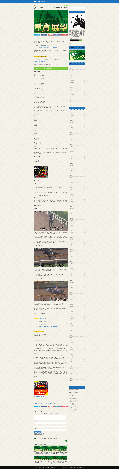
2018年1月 (71, 356)
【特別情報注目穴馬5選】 (40, 61)
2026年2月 (71, 125)
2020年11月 (71, 275)
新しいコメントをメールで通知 (39, 433)
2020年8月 (71, 282)
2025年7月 (71, 141)
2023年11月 (71, 189)
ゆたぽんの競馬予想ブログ (73, 400)
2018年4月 (71, 349)
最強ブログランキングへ (46, 318)
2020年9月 (71, 280)
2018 (70, 65)
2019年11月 (71, 304)
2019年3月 (71, 323)
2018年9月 (71, 337)
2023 (39, 403)
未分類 (71, 89)
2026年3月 (71, 122)
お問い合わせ (77, 1)
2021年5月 (71, 261)
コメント (35, 414)
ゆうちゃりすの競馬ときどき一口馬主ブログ (74, 467)
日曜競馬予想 (72, 87)
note (43, 45)
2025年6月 (71, 144)
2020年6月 (71, 287)
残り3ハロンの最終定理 (72, 406)
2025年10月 (71, 134)
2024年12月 (71, 158)
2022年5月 (71, 232)
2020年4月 (71, 292)
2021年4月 (71, 263)
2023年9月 (71, 194)
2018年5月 (71, 347)
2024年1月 (71, 184)
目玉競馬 (70, 407)
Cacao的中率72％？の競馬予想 (74, 389)
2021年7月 (71, 256)
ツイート (70, 43)
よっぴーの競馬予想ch (72, 404)
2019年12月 (71, 301)
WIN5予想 (71, 70)
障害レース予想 (72, 101)
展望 (48, 403)
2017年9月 (71, 366)
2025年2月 (71, 153)
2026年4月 (71, 120)
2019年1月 (71, 328)
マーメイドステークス (44, 403)
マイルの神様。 (71, 403)
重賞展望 (36, 403)
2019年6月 (71, 316)
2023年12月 (71, 187)
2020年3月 (71, 294)
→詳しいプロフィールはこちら (74, 38)
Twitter (73, 1)
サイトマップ (82, 1)
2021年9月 (71, 251)
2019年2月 (71, 325)
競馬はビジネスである (72, 398)
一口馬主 (71, 75)
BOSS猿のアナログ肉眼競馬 (73, 392)
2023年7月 (71, 199)
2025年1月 (71, 156)
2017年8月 (71, 368)
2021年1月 (71, 270)
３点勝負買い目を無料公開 (39, 396)
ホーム (65, 1)
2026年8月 (71, 110)
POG (70, 68)
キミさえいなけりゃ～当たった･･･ (74, 410)
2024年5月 (71, 175)
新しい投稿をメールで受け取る (39, 434)
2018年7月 (71, 342)
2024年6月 (71, 172)
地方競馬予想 (72, 82)
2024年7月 (71, 170)
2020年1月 (71, 299)
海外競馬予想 (72, 94)
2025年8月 (71, 139)
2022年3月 (71, 237)
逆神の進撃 (71, 397)
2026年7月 (71, 113)
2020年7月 (71, 285)
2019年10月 (71, 306)
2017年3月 (71, 380)
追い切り (54, 403)
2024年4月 (71, 177)
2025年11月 (71, 132)
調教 (51, 403)
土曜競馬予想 (72, 80)
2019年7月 (71, 313)
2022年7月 (71, 227)
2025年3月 (71, 151)
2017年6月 (71, 373)
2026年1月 (71, 127)
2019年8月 (71, 311)
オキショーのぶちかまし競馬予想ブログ (75, 409)
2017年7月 (71, 371)
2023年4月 (71, 206)
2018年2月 (71, 354)
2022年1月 (71, 242)
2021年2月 (71, 268)
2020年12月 (71, 273)
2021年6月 (71, 258)
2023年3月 (71, 208)
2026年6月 (71, 115)
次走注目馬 (71, 92)
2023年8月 (71, 196)
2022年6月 (71, 230)
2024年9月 (71, 165)
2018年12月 (71, 330)
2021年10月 (71, 249)
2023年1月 (71, 213)
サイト (35, 428)
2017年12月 (71, 359)
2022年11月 (71, 218)
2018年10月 (71, 335)
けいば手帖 (71, 395)
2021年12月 (71, 244)
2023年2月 (71, 211)
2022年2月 (71, 239)
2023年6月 (71, 201)
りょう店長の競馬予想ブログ (73, 394)
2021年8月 (71, 254)
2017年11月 (71, 361)
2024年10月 (71, 163)
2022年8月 (71, 225)
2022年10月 (71, 220)
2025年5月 (71, 146)
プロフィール (69, 1)
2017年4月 (71, 378)
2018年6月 (71, 344)
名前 (35, 421)
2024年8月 (71, 168)
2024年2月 (71, 182)
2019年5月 (71, 318)
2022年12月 (71, 215)
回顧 (70, 77)
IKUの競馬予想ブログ (72, 401)
